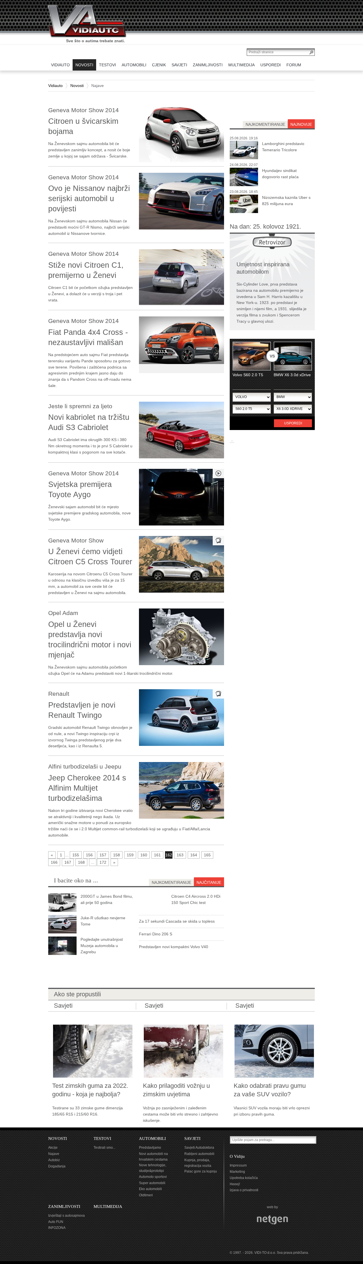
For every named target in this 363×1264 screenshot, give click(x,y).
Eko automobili (150, 1189)
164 (193, 855)
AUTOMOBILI (152, 1138)
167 (67, 862)
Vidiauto (55, 85)
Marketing (237, 1172)
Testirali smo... (104, 1148)
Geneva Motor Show (76, 540)
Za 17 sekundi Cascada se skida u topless (177, 921)
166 (54, 862)
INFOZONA (57, 1228)
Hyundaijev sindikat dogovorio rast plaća (280, 173)
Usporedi (293, 423)
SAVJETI (192, 1138)
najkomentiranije (265, 124)
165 (207, 855)
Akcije (53, 1148)
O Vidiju (237, 1156)
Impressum (238, 1165)
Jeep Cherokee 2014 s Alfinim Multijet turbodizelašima (87, 788)
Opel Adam (63, 613)
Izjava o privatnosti (244, 1190)
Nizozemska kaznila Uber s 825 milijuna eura (286, 200)
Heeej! (235, 1184)
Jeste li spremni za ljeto (80, 406)
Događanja (57, 1166)
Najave (53, 1154)
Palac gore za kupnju (200, 1171)
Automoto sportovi (153, 1177)
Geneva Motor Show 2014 (83, 110)
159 (130, 855)
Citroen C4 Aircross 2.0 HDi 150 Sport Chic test (195, 899)
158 (116, 855)
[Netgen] (272, 1220)
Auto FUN (55, 1222)
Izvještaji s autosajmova (66, 1216)
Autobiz (54, 1160)
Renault (58, 693)
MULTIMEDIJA (108, 1206)
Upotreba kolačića (244, 1178)
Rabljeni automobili (199, 1154)
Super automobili (152, 1183)
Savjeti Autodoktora (199, 1148)
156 (89, 855)
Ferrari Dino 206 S (155, 934)
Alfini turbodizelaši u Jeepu (84, 766)
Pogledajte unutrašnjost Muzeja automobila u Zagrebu (102, 945)
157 (103, 855)
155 (75, 855)
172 (103, 862)
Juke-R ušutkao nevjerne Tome (103, 921)
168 (81, 862)
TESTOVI (102, 1138)
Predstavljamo (150, 1148)
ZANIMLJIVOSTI (64, 1206)
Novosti (77, 85)
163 (180, 855)
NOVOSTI (57, 1138)
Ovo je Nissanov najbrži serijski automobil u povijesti (89, 198)
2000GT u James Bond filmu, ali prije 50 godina (107, 899)
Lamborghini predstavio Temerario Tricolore (283, 146)
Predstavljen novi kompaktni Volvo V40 (173, 946)
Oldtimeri (146, 1195)
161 (157, 855)
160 (143, 855)
